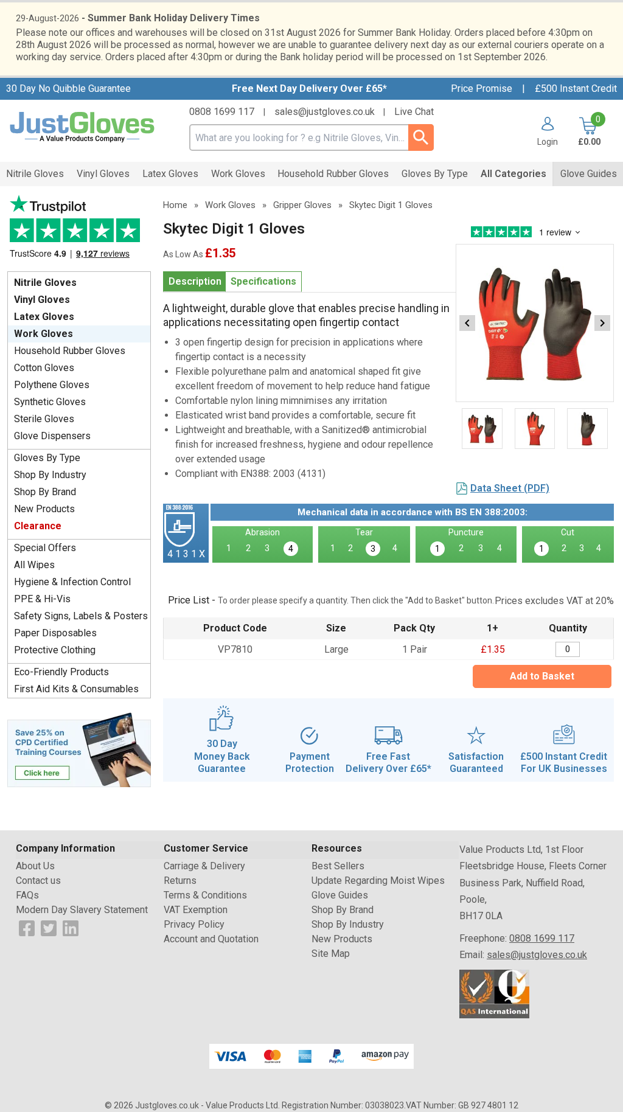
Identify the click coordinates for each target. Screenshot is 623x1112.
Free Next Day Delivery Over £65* (309, 88)
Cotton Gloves (44, 368)
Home (175, 205)
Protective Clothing (55, 650)
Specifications (263, 281)
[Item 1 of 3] (534, 323)
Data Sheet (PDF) (509, 488)
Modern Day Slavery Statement (82, 910)
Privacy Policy (194, 924)
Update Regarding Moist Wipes (378, 880)
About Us (35, 866)
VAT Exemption (196, 910)
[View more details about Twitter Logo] (49, 927)
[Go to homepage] (82, 127)
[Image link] (79, 749)
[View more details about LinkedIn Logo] (71, 927)
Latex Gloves (44, 316)
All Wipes (34, 565)
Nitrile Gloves (45, 282)
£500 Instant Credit (576, 88)
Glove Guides (340, 895)
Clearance (37, 526)
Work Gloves (43, 333)
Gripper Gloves (302, 205)
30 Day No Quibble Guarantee (68, 88)
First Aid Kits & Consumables (76, 689)
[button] (543, 131)
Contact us (38, 880)
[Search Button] (420, 137)
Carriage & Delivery (204, 866)
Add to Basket (542, 676)
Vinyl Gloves (42, 299)
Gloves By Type (47, 458)
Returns (180, 880)
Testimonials (79, 230)
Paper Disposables (55, 633)
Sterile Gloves (44, 419)
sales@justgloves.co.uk (324, 111)
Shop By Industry (50, 475)
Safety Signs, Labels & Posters (81, 616)
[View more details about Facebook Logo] (27, 927)
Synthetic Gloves (50, 402)
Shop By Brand (45, 492)
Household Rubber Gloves (69, 350)
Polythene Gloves (51, 385)
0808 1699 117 (221, 111)
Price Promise (481, 88)
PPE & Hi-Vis (42, 599)
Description (195, 281)
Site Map (331, 953)
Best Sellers (338, 866)
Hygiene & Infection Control (72, 582)
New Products (44, 509)
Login (547, 141)
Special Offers (45, 548)
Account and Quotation (211, 939)
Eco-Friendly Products (61, 672)
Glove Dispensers (52, 436)
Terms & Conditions (205, 895)
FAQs (27, 895)
